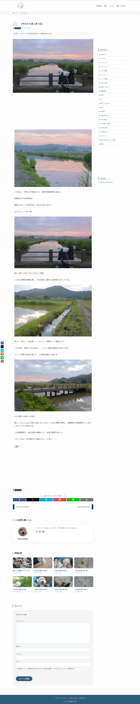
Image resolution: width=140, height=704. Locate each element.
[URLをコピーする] (86, 499)
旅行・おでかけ (105, 103)
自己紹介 (81, 698)
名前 (18, 646)
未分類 (103, 111)
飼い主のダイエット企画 (108, 140)
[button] (19, 499)
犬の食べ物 (104, 128)
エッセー (103, 58)
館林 (102, 144)
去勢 (102, 95)
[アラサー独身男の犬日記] (20, 6)
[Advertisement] (53, 109)
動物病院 (103, 91)
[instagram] (40, 531)
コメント (19, 621)
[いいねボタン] (16, 446)
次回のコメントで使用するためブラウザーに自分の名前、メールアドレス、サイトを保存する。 (46, 668)
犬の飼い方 (104, 132)
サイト (18, 661)
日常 (102, 107)
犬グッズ (103, 136)
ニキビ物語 (104, 70)
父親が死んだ (105, 115)
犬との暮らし (105, 119)
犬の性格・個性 (105, 123)
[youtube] (43, 531)
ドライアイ (104, 66)
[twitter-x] (37, 531)
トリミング (104, 62)
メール (19, 654)
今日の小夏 (17, 28)
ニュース (103, 75)
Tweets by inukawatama (105, 182)
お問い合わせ (73, 698)
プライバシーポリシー (62, 698)
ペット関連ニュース (107, 79)
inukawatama (23, 539)
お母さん (103, 54)
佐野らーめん (105, 87)
